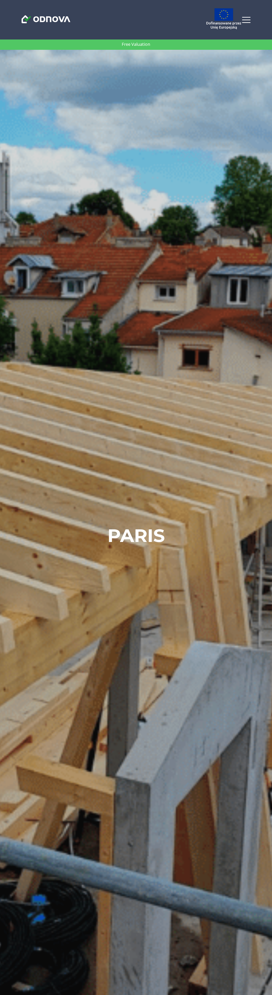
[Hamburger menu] (246, 20)
